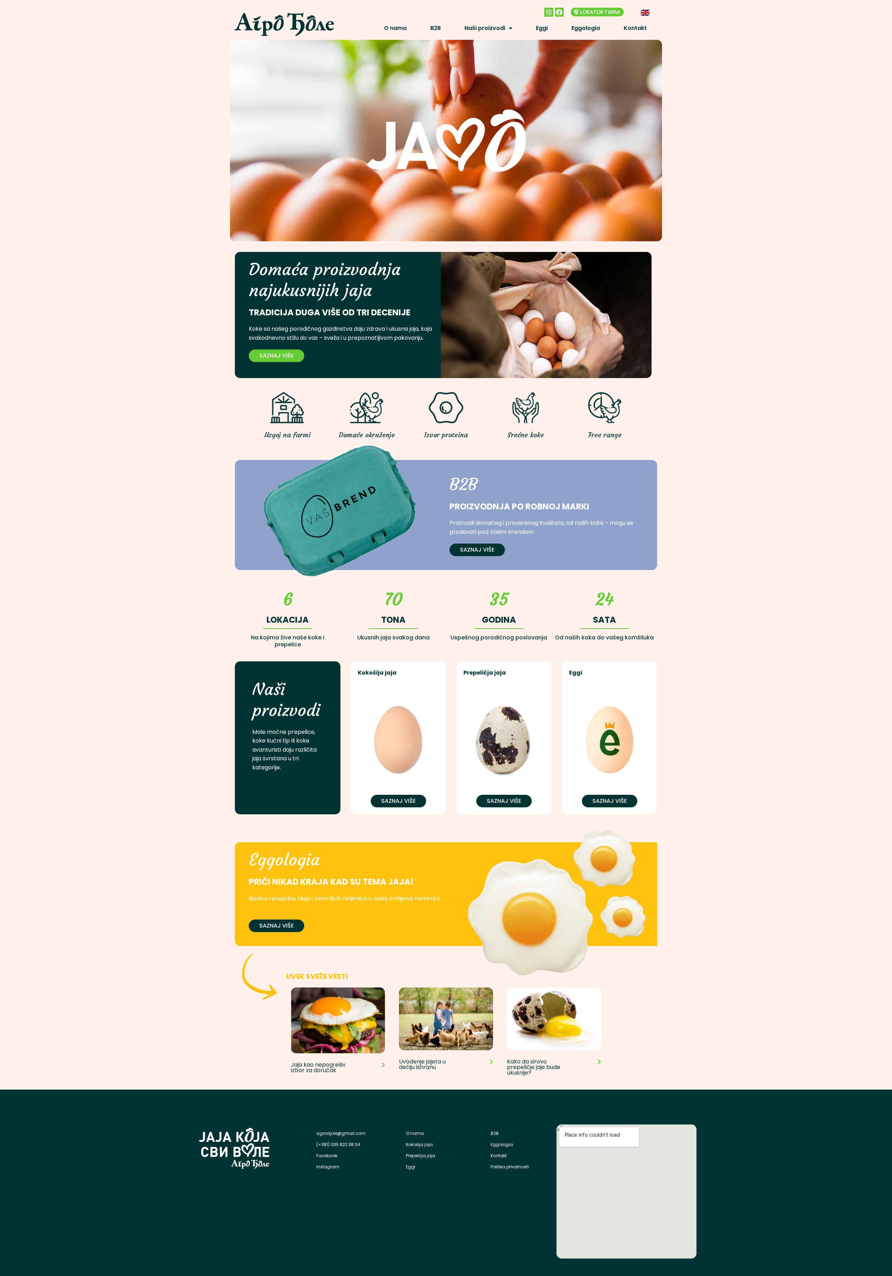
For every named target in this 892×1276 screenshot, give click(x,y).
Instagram (327, 1167)
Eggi (542, 28)
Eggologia (585, 28)
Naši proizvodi (484, 28)
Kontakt (635, 28)
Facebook (326, 1156)
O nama (395, 28)
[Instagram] (548, 12)
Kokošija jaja (419, 1144)
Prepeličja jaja (420, 1156)
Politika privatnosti (510, 1167)
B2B (435, 28)
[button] (597, 12)
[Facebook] (559, 12)
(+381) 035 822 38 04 (338, 1144)
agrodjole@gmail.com (341, 1133)
